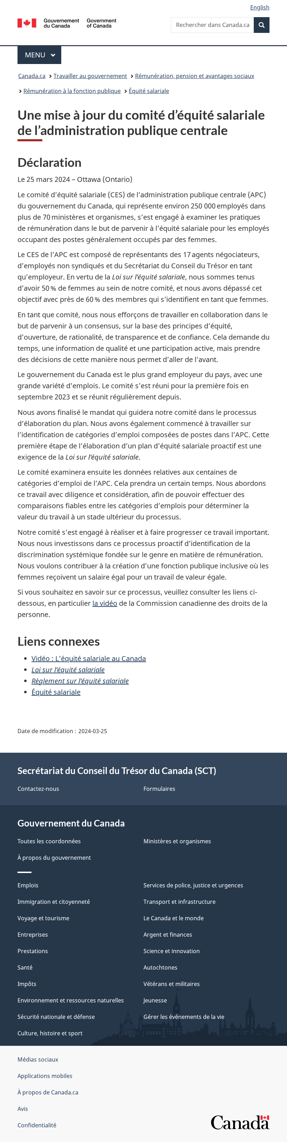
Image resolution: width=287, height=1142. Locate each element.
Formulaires (159, 789)
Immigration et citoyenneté (54, 902)
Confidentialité (37, 1125)
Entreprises (33, 934)
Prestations (33, 951)
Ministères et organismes (177, 841)
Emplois (28, 885)
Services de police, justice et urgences (193, 885)
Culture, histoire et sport (50, 1033)
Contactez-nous (38, 789)
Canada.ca (32, 76)
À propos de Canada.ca (48, 1092)
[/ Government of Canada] (67, 22)
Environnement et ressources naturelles (71, 1000)
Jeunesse (155, 1000)
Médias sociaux (38, 1059)
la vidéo (104, 603)
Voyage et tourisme (43, 918)
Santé (25, 967)
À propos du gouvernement (54, 857)
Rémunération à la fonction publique (72, 91)
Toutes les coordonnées (49, 841)
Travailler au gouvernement (90, 76)
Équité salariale (149, 91)
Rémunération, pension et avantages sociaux (194, 76)
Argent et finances (168, 934)
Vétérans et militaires (172, 984)
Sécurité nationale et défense (56, 1017)
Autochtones (160, 967)
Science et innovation (172, 951)
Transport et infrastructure (180, 902)
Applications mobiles (45, 1076)
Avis (23, 1109)
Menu (43, 54)
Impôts (27, 984)
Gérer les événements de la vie (184, 1017)
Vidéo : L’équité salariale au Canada (88, 658)
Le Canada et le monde (174, 918)
